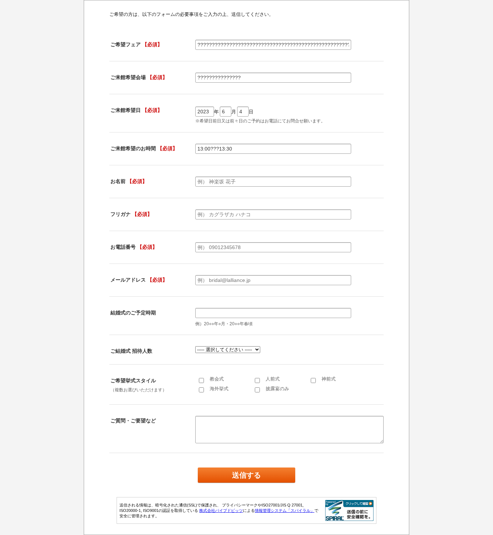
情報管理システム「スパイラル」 (284, 510)
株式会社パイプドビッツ (221, 510)
